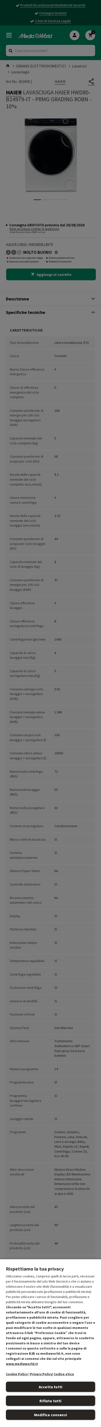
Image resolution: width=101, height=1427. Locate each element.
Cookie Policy (17, 1374)
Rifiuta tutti (50, 1400)
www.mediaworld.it (22, 1364)
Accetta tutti (50, 1386)
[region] (50, 1343)
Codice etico (64, 1374)
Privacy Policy (41, 1374)
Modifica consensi (50, 1414)
